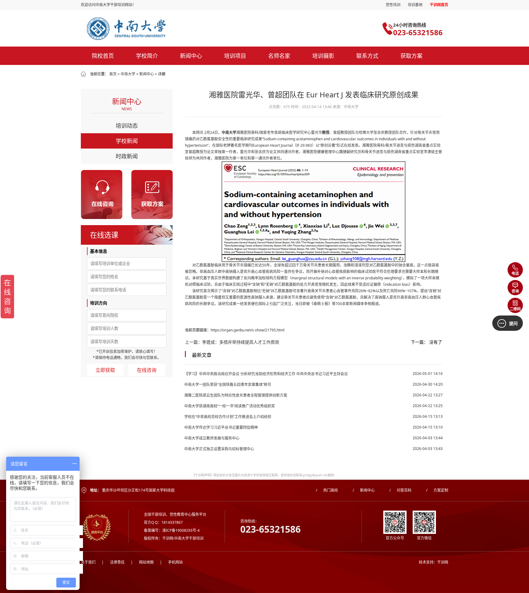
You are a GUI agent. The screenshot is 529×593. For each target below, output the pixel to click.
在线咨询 (146, 370)
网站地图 (142, 562)
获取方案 (411, 55)
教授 (325, 132)
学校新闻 (127, 141)
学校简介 (147, 55)
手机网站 (171, 562)
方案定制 (437, 490)
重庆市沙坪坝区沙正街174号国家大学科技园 (138, 490)
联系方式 (367, 55)
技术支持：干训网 (433, 562)
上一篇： (193, 342)
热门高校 (327, 490)
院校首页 (103, 55)
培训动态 (127, 125)
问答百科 (400, 490)
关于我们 (88, 562)
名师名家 (279, 55)
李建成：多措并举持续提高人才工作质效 (240, 342)
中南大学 (128, 74)
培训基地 (415, 4)
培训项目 (235, 55)
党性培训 (393, 4)
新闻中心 (191, 55)
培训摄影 (323, 55)
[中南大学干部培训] (161, 28)
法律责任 (113, 562)
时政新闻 (127, 156)
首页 (113, 74)
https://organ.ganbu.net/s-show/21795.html (247, 330)
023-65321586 (418, 32)
